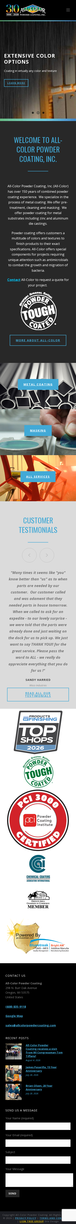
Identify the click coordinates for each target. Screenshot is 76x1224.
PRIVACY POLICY (25, 1218)
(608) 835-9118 (15, 1007)
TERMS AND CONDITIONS (56, 1218)
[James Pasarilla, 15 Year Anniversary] (13, 1073)
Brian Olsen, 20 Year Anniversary (39, 1087)
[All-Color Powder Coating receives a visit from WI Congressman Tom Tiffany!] (13, 1051)
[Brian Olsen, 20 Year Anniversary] (13, 1092)
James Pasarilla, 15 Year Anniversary (41, 1069)
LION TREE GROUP (32, 1221)
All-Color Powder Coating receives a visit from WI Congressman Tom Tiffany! (44, 1050)
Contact (13, 280)
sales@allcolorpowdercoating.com (30, 1025)
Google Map (14, 1016)
